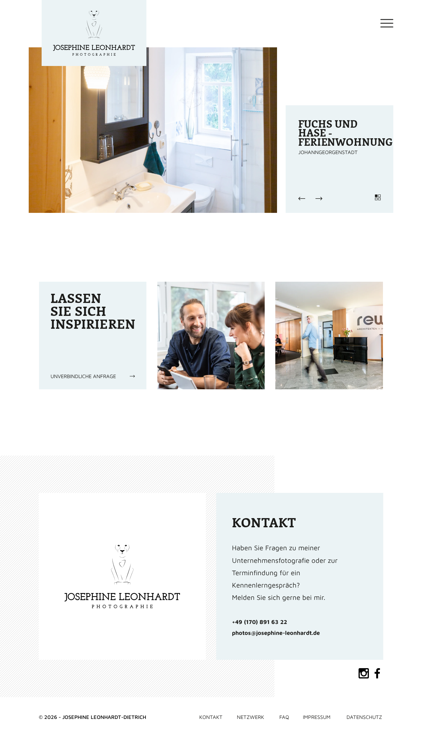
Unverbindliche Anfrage (83, 376)
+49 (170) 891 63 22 (259, 622)
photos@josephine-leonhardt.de (276, 632)
